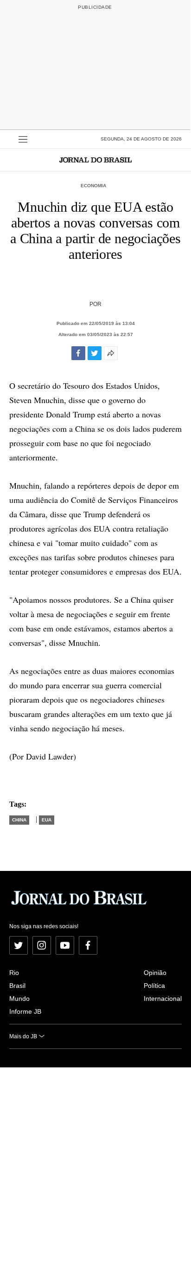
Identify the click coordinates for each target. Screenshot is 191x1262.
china (19, 819)
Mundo (19, 998)
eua (46, 819)
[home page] (95, 159)
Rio (14, 972)
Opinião (155, 972)
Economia (93, 185)
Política (154, 985)
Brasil (17, 985)
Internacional (163, 998)
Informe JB (25, 1011)
